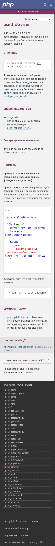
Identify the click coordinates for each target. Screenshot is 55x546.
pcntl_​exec (10, 400)
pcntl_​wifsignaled (13, 495)
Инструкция (10, 347)
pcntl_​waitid (11, 477)
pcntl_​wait (10, 474)
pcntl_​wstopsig (12, 502)
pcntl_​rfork (10, 428)
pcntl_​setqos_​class (14, 442)
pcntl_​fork (10, 404)
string (27, 66)
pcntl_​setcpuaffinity (14, 432)
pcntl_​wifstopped (13, 498)
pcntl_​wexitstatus (13, 484)
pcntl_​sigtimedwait (14, 460)
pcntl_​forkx (10, 407)
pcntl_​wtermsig (12, 505)
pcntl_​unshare (12, 470)
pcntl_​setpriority (13, 439)
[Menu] (51, 5)
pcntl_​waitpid (11, 481)
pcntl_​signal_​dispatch (15, 449)
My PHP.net (11, 535)
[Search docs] (45, 5)
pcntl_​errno (10, 397)
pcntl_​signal (11, 446)
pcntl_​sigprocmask (14, 456)
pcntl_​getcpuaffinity (14, 418)
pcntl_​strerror (12, 467)
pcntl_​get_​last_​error (14, 411)
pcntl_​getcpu (11, 414)
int (39, 63)
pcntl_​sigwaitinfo (13, 463)
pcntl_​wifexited (12, 491)
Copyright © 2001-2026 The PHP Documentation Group (21, 525)
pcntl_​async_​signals (14, 393)
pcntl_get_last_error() (15, 96)
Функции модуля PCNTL (18, 384)
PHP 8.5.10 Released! (27, 11)
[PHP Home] (8, 4)
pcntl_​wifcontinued (14, 488)
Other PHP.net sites (15, 542)
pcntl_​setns (10, 435)
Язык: (27, 19)
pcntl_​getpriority (13, 421)
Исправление (25, 347)
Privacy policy (36, 542)
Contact (25, 535)
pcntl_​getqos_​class (14, 425)
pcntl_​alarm (10, 390)
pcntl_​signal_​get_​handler (17, 453)
